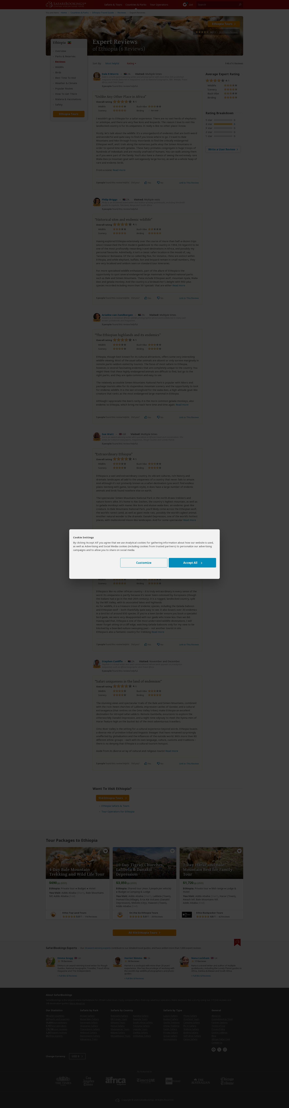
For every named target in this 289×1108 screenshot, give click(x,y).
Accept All (190, 563)
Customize (143, 563)
